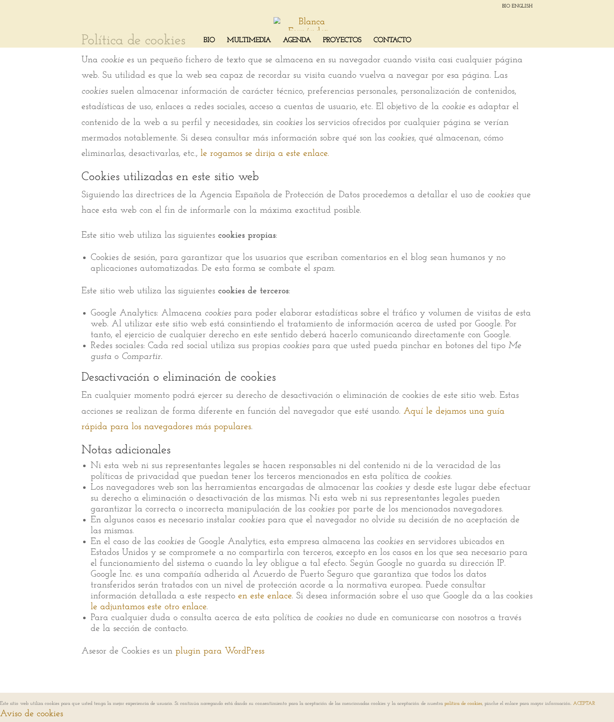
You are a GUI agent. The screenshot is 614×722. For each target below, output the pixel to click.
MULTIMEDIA (249, 41)
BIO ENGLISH (517, 6)
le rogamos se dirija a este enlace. (264, 153)
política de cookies (463, 703)
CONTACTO (392, 41)
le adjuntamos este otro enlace (148, 607)
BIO (209, 41)
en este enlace (265, 596)
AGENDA (297, 41)
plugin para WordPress (219, 651)
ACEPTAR (584, 703)
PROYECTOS (342, 41)
